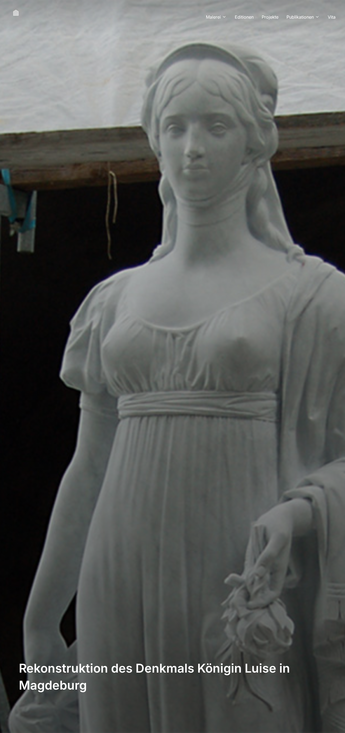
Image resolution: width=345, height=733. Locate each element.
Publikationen (300, 17)
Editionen (244, 17)
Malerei (213, 17)
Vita (332, 17)
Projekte (270, 17)
